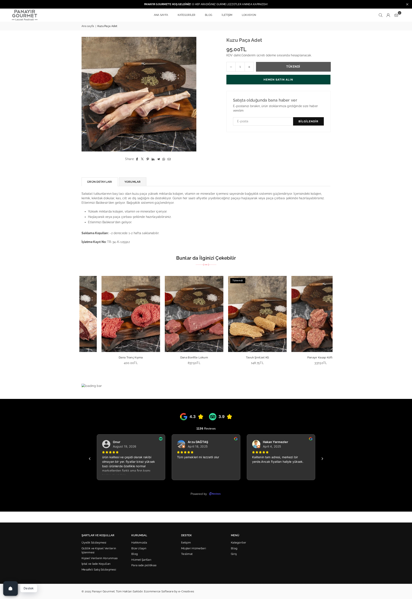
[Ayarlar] (388, 15)
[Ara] (381, 15)
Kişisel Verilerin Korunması (100, 558)
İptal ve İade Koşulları (96, 563)
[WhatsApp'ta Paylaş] (163, 159)
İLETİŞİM (227, 14)
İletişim (186, 542)
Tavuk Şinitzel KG (237, 357)
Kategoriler (238, 542)
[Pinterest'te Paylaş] (147, 159)
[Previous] (76, 323)
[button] (396, 15)
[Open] (10, 588)
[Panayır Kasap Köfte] (301, 314)
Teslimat (186, 554)
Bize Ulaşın (138, 548)
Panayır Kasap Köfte (301, 357)
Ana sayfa (88, 26)
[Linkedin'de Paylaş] (153, 159)
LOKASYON (249, 14)
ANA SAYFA (161, 14)
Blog (134, 554)
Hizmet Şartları (141, 559)
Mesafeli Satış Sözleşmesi (99, 569)
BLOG (208, 14)
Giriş (234, 554)
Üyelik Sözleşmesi (94, 542)
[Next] (335, 323)
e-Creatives (186, 591)
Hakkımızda (139, 542)
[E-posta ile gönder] (169, 159)
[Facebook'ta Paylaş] (137, 159)
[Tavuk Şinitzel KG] (237, 314)
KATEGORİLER (186, 14)
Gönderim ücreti (253, 55)
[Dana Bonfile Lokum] (174, 314)
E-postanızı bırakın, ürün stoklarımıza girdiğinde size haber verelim (275, 108)
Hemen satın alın (278, 79)
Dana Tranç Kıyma (111, 357)
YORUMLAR (132, 181)
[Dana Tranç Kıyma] (111, 314)
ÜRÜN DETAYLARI (99, 181)
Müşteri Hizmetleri (193, 548)
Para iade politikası (144, 565)
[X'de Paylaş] (142, 159)
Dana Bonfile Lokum (174, 357)
